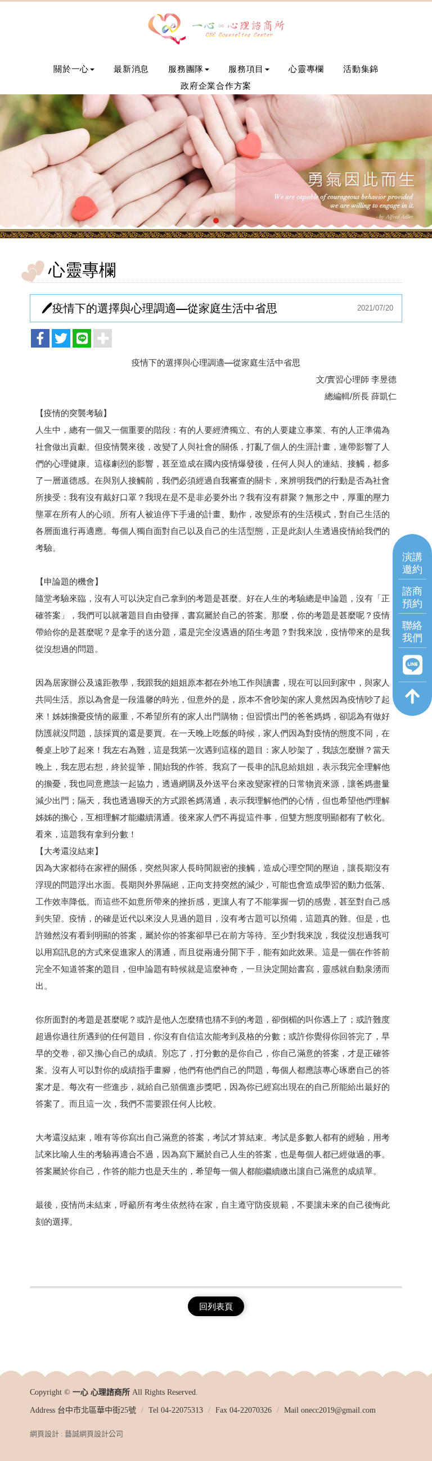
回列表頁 (216, 1306)
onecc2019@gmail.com (338, 1410)
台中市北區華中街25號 (96, 1410)
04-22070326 (251, 1410)
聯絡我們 (412, 631)
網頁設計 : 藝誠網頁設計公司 (76, 1434)
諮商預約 (412, 597)
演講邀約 (412, 562)
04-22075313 (182, 1410)
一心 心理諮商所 (216, 30)
